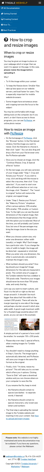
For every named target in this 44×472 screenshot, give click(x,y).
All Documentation (11, 8)
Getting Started (10, 14)
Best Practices (9, 30)
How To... (7, 25)
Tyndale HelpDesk (28, 460)
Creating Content (10, 19)
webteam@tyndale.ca (15, 457)
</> (31, 467)
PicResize (28, 121)
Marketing (15, 467)
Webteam (25, 467)
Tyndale (15, 3)
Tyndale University (29, 464)
